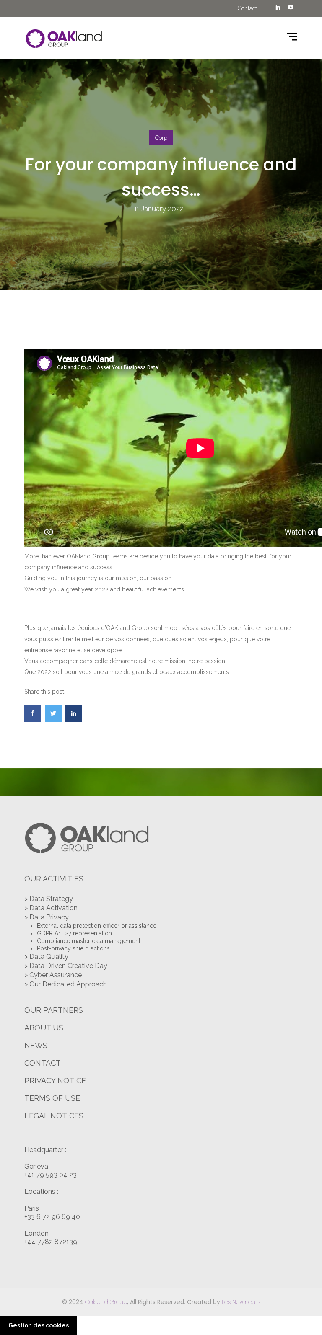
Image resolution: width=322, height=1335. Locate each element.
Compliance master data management (88, 940)
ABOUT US (43, 1027)
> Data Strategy (48, 899)
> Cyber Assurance (53, 975)
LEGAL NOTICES (53, 1115)
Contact (247, 8)
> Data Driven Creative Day (65, 966)
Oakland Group (106, 1302)
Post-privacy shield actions (73, 948)
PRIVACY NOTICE (55, 1080)
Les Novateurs (241, 1302)
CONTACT (42, 1063)
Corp (161, 137)
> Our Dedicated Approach (65, 984)
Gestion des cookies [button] (38, 1325)
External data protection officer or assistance (96, 925)
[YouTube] (290, 8)
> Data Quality (46, 957)
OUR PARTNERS (53, 1010)
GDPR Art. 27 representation (74, 933)
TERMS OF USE (52, 1098)
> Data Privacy (46, 917)
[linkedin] (278, 8)
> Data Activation (51, 908)
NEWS (35, 1045)
